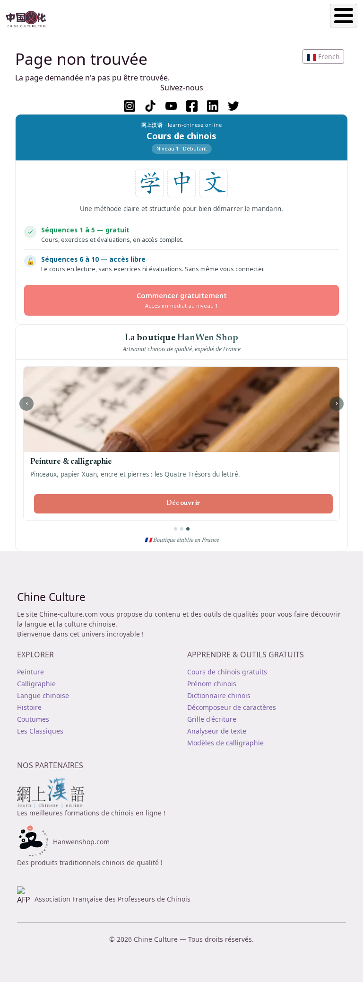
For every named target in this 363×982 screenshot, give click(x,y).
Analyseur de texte (216, 730)
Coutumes (33, 719)
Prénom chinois (211, 683)
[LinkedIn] (213, 106)
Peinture (30, 671)
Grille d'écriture (211, 719)
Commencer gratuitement (182, 300)
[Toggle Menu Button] (343, 15)
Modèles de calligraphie (225, 742)
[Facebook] (192, 106)
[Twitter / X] (233, 106)
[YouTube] (171, 106)
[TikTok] (150, 106)
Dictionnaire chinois (219, 695)
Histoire (29, 707)
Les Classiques (40, 730)
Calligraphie (36, 683)
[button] (323, 56)
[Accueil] (30, 19)
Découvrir (183, 503)
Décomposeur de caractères (231, 707)
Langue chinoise (43, 695)
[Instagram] (129, 106)
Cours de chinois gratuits (227, 671)
